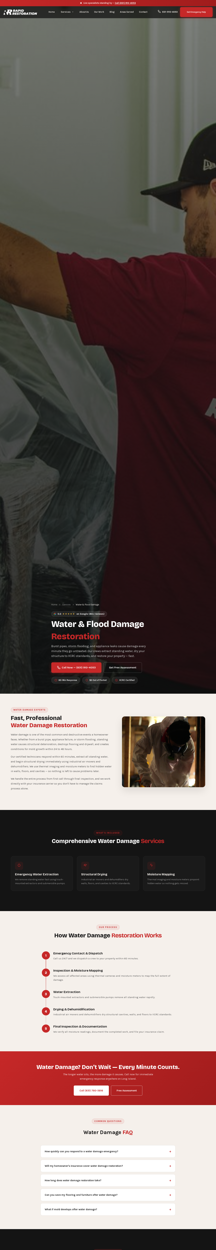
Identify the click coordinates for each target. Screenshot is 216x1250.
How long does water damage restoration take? (73, 1180)
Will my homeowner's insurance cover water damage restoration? (84, 1165)
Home (54, 604)
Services (66, 604)
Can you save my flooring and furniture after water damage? (81, 1194)
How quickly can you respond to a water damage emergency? (81, 1151)
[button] (67, 12)
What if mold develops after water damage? (71, 1209)
